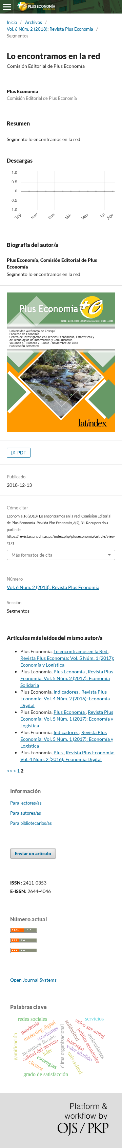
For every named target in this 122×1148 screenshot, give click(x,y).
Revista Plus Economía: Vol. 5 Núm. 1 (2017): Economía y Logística (66, 718)
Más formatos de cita (32, 555)
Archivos (33, 22)
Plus (59, 752)
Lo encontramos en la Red (81, 651)
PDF (21, 452)
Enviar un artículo (33, 853)
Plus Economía (70, 671)
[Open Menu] (7, 6)
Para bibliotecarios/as (31, 823)
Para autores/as (25, 813)
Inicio (12, 22)
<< (9, 771)
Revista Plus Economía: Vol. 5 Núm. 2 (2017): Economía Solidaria (66, 678)
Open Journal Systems (33, 980)
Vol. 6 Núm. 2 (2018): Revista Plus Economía (50, 29)
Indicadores (66, 692)
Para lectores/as (26, 803)
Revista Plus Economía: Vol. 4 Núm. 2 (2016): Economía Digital (65, 698)
